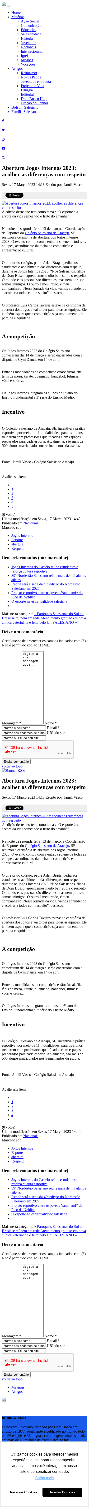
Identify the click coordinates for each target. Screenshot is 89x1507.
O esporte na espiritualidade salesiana (39, 601)
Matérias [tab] (17, 1387)
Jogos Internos (22, 536)
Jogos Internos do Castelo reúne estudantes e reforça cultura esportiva (44, 569)
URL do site (56, 733)
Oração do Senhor (34, 103)
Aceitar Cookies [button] (62, 1492)
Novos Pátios (31, 77)
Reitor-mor (29, 73)
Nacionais (28, 47)
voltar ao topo (12, 766)
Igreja (25, 56)
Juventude (28, 43)
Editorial (27, 94)
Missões (27, 60)
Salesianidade (31, 34)
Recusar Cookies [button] (23, 1492)
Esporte (17, 540)
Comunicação (31, 25)
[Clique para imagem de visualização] (44, 208)
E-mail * (53, 728)
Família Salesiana (24, 112)
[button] (4, 1400)
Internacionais (31, 51)
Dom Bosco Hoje (34, 99)
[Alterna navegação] (8, 5)
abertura (17, 544)
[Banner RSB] (13, 770)
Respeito (17, 548)
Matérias (17, 17)
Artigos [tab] (17, 1392)
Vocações (28, 64)
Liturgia (27, 90)
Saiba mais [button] (44, 1478)
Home (16, 13)
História (27, 38)
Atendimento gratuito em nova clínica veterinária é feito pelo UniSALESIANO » (44, 620)
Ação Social (30, 21)
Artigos (17, 69)
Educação (28, 30)
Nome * (51, 723)
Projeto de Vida (32, 86)
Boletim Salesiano (24, 107)
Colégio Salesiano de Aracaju (47, 233)
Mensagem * (11, 723)
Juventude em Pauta (36, 81)
